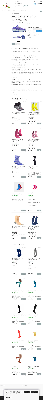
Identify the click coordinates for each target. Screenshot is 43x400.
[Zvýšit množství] (35, 30)
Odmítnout (27, 392)
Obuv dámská (15, 10)
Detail (23, 123)
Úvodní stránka (2, 11)
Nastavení (8, 397)
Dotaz (31, 37)
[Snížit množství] (35, 31)
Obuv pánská (7, 10)
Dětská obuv (23, 10)
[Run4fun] (7, 6)
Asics (34, 32)
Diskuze (17, 44)
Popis (13, 44)
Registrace (40, 1)
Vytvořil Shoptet (39, 397)
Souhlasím (34, 392)
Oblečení (31, 10)
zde (6, 394)
